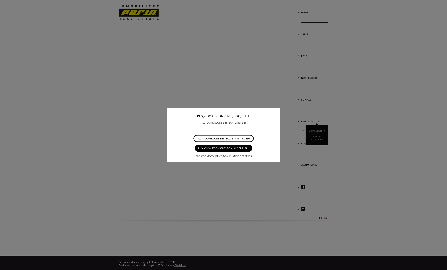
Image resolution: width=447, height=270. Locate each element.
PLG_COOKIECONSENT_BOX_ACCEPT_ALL (223, 148)
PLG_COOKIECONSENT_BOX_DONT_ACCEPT (223, 138)
